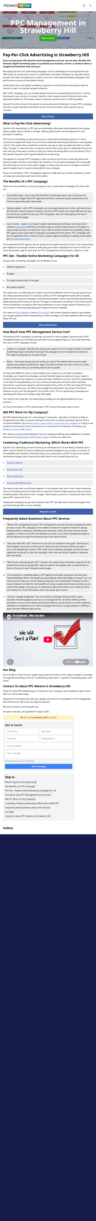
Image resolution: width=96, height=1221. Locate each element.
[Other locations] (84, 5)
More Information (48, 325)
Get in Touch (48, 116)
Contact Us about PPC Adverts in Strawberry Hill (27, 816)
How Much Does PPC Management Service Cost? (28, 794)
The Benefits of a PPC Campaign (20, 786)
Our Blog (9, 811)
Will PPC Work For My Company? (20, 799)
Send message (39, 766)
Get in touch (48, 38)
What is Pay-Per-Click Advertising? (21, 782)
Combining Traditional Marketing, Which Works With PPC (32, 803)
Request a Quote (48, 511)
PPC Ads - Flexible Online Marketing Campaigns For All (30, 790)
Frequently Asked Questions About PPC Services (27, 807)
